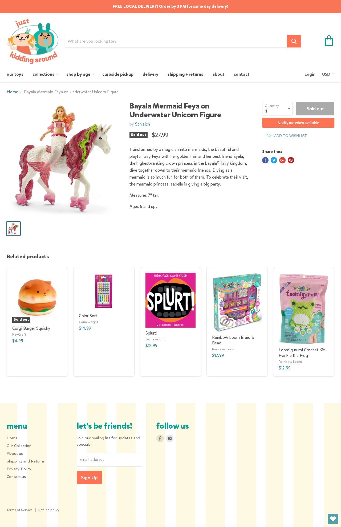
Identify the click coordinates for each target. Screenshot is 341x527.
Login (310, 74)
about (218, 74)
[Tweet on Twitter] (274, 160)
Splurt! (151, 333)
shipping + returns (185, 74)
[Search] (294, 41)
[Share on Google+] (282, 160)
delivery (151, 74)
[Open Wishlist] (333, 519)
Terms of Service (20, 510)
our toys (15, 74)
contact (242, 74)
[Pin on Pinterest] (291, 160)
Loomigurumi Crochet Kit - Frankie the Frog (303, 352)
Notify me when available (298, 122)
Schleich (142, 124)
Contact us (16, 476)
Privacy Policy (19, 469)
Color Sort (88, 316)
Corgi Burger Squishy (31, 328)
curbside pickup (117, 74)
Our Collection (19, 445)
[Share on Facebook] (265, 160)
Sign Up (89, 477)
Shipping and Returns (26, 461)
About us (15, 453)
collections (44, 74)
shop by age (78, 74)
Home (12, 92)
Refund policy (49, 510)
